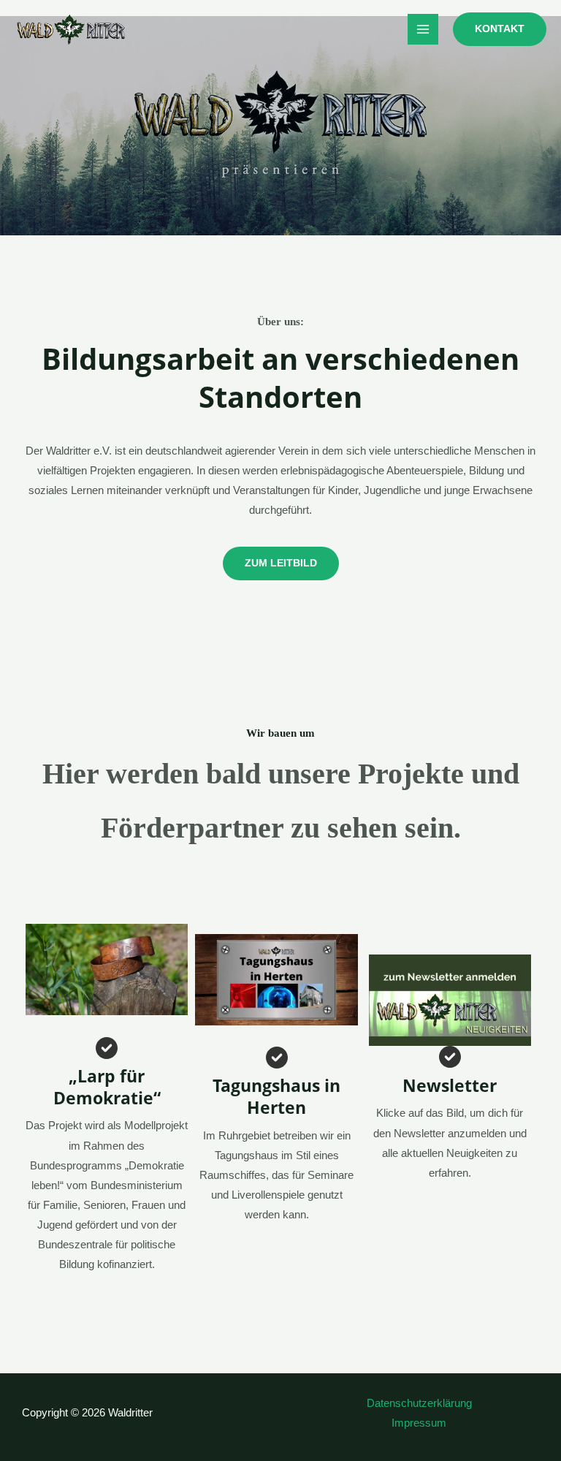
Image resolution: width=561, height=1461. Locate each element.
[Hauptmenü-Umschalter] (423, 29)
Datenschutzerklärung (419, 1403)
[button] (499, 29)
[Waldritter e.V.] (71, 29)
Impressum (419, 1423)
